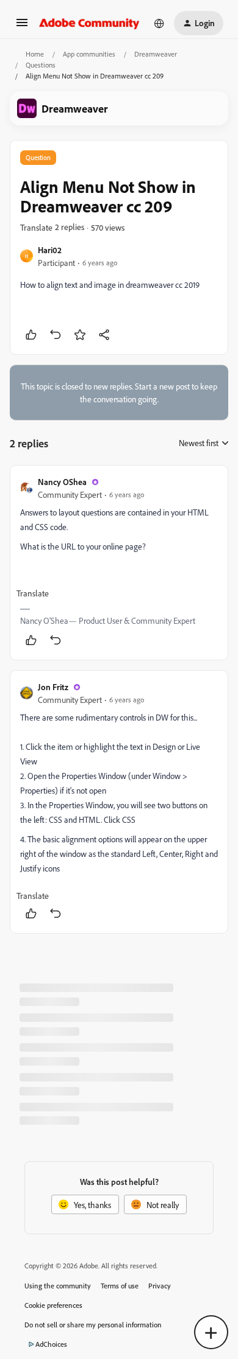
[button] (22, 26)
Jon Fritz (53, 687)
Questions (41, 64)
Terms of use (120, 1285)
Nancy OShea (62, 482)
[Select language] (159, 23)
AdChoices (51, 1344)
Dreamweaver (155, 53)
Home (35, 53)
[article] (119, 562)
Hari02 (50, 250)
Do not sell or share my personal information (93, 1324)
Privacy (159, 1285)
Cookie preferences (53, 1305)
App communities (89, 53)
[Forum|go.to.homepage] (89, 23)
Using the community (57, 1285)
